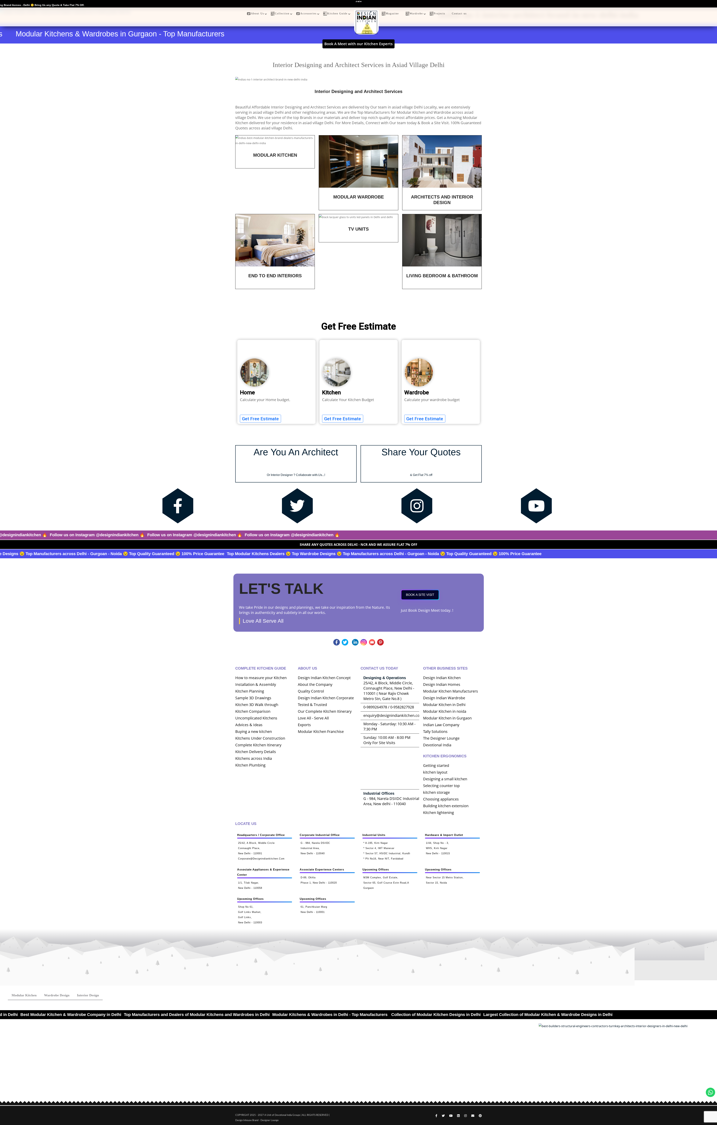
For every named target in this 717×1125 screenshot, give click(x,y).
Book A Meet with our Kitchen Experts (358, 43)
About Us (257, 13)
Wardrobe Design (56, 995)
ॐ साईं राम (358, 1)
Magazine (392, 13)
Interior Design (88, 995)
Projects (439, 13)
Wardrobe (416, 13)
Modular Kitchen (24, 995)
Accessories (308, 13)
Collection (282, 13)
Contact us (459, 13)
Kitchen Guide (337, 13)
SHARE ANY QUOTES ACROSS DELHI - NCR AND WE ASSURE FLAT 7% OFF (358, 544)
